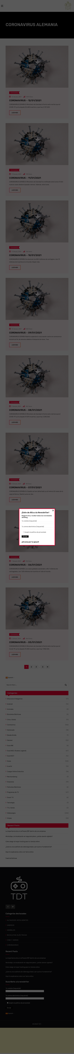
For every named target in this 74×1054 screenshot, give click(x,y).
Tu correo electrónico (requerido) (33, 526)
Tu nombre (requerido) (29, 521)
